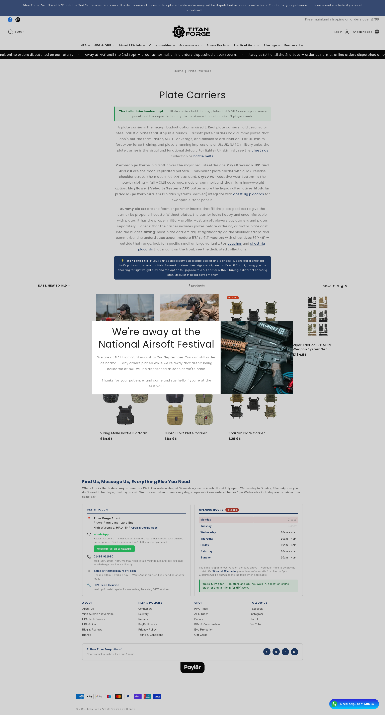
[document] (192, 358)
